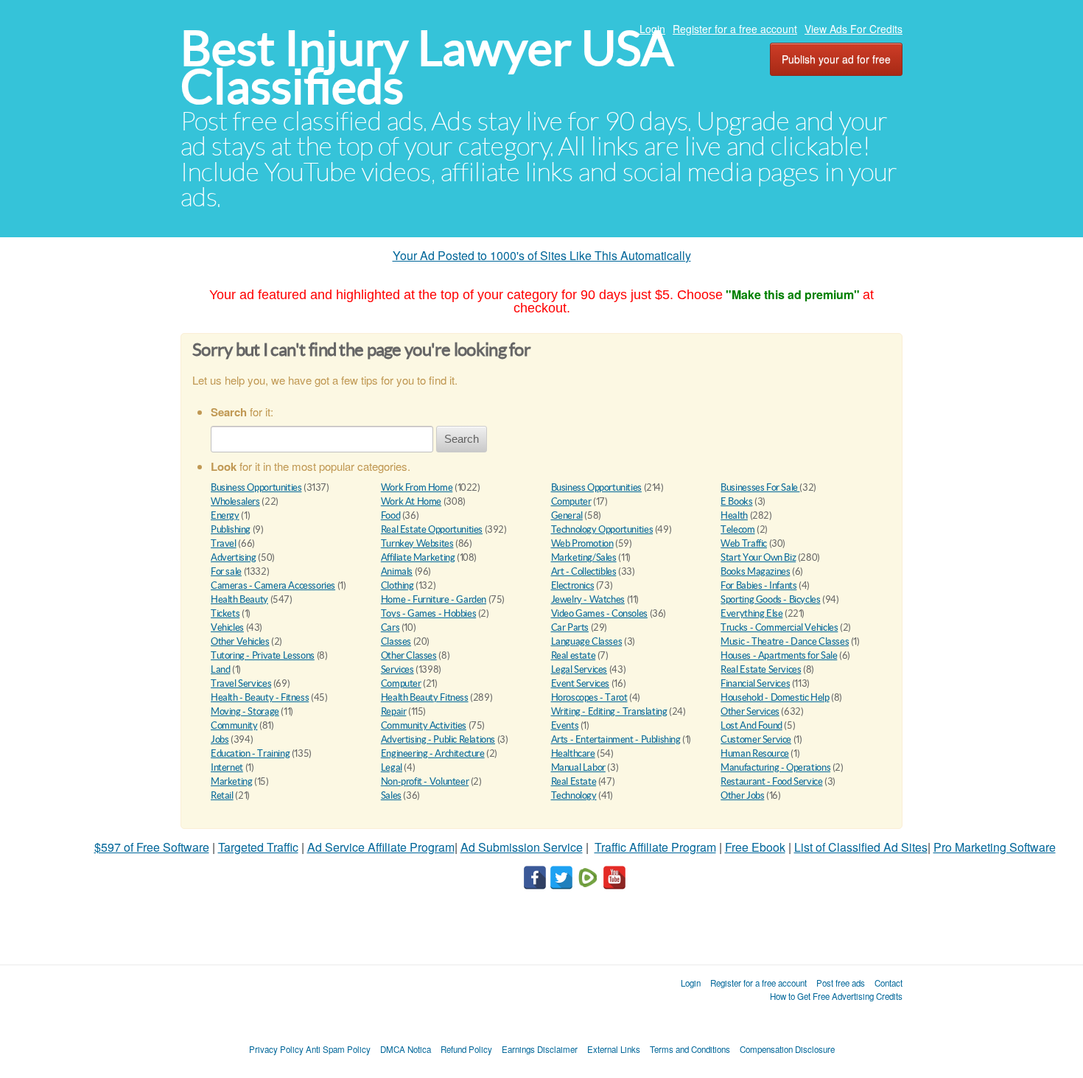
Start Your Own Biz (758, 557)
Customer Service (756, 739)
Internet (227, 767)
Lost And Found (751, 725)
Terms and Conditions (690, 1049)
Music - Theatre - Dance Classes (785, 641)
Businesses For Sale (760, 487)
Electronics (573, 585)
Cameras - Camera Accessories (273, 585)
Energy (225, 515)
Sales (391, 795)
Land (220, 669)
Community (234, 725)
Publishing (230, 529)
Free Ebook (755, 847)
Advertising (233, 557)
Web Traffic (744, 543)
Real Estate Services (761, 669)
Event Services (580, 683)
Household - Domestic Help (775, 697)
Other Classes (409, 655)
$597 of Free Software (151, 847)
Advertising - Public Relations (438, 739)
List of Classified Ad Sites (861, 847)
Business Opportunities (256, 487)
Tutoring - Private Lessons (263, 655)
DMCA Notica (405, 1049)
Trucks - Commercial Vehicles (779, 627)
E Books (736, 501)
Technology (574, 795)
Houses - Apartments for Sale (779, 655)
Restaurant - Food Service (771, 781)
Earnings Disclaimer (540, 1049)
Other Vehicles (240, 641)
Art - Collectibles (584, 571)
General (567, 515)
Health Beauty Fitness (425, 697)
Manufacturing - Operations (775, 767)
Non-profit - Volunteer (425, 781)
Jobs (219, 739)
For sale (226, 571)
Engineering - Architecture (433, 753)
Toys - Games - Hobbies (428, 613)
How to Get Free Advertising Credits (836, 996)
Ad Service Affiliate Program (381, 847)
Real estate (573, 655)
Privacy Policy (276, 1049)
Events (565, 725)
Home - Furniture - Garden (433, 599)
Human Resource (755, 753)
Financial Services (755, 683)
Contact (888, 983)
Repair (394, 711)
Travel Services (241, 683)
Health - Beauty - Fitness (260, 697)
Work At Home (411, 501)
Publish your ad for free (836, 59)
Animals (397, 571)
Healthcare (573, 753)
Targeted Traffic (258, 847)
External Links (613, 1049)
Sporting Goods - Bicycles (770, 599)
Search (461, 439)
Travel (223, 543)
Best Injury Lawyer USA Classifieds (426, 67)
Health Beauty (239, 599)
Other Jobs (742, 795)
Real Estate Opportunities (432, 529)
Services (397, 669)
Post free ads (840, 983)
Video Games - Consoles (599, 613)
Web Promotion (582, 543)
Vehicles (227, 627)
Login (652, 28)
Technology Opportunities (602, 529)
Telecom (737, 529)
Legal (391, 767)
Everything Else (751, 613)
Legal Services (579, 669)
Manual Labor (578, 767)
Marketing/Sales (584, 557)
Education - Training (250, 753)
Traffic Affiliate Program (655, 847)
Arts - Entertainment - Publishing (616, 739)
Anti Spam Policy (338, 1049)
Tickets (225, 613)
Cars (390, 627)
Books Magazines (755, 571)
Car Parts (570, 627)
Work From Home (417, 487)
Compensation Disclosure (787, 1049)
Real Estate (574, 781)
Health (734, 515)
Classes (396, 641)
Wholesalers (235, 501)
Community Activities (423, 725)
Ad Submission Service (521, 847)
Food (390, 515)
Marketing (232, 781)
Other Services (750, 711)
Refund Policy (466, 1049)
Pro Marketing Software (994, 847)
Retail (222, 795)
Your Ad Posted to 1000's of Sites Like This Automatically (542, 255)
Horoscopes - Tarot (589, 697)
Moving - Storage (245, 711)
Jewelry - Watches (588, 599)
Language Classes (587, 641)
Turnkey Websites (417, 543)
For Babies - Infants (758, 585)
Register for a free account (735, 28)
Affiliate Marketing (418, 557)
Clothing (397, 585)
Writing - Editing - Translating (609, 711)
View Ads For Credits (853, 28)
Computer (571, 501)
